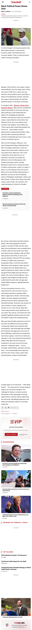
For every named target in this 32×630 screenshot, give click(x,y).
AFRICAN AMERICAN (5, 413)
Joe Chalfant (5, 467)
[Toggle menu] (2, 2)
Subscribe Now (23, 434)
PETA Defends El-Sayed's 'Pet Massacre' (14, 555)
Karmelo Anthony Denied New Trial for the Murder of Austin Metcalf (15, 489)
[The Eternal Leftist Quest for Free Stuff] (16, 607)
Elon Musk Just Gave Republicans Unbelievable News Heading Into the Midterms (14, 464)
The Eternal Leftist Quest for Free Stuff (13, 561)
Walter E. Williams (6, 11)
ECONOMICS (14, 413)
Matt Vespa (4, 518)
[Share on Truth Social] (5, 408)
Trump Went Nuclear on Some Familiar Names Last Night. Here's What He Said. (15, 515)
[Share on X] (2, 408)
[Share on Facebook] (8, 408)
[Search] (29, 2)
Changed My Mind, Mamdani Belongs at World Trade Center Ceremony (16, 568)
